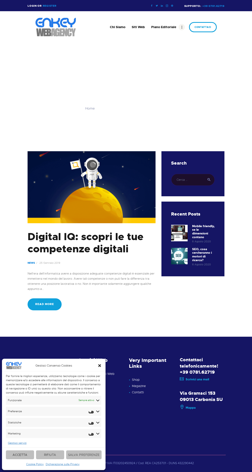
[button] (100, 366)
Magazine (139, 386)
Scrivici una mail (197, 379)
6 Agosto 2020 (201, 241)
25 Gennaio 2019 (49, 263)
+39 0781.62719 (197, 372)
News (31, 263)
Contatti (138, 392)
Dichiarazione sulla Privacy (63, 464)
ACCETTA (20, 455)
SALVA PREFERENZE (84, 455)
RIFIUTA (50, 455)
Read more (44, 304)
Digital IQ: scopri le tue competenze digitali (86, 243)
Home (90, 108)
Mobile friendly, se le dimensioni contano (203, 231)
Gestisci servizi (17, 443)
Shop (136, 380)
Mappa (191, 408)
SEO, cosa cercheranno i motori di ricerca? (202, 254)
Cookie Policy (35, 464)
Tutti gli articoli (111, 108)
